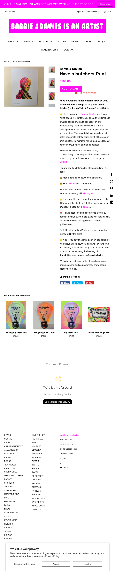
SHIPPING (8, 527)
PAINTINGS (9, 453)
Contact (70, 49)
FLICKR (35, 468)
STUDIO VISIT (10, 520)
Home (6, 61)
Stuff (62, 41)
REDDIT (35, 461)
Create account (92, 11)
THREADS (36, 457)
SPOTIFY (36, 483)
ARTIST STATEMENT (13, 446)
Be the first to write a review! (57, 401)
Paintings (45, 41)
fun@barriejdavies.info (70, 434)
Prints (28, 41)
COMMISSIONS (11, 512)
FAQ (106, 168)
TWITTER (36, 464)
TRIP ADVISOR (38, 498)
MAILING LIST (38, 434)
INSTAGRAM (37, 438)
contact (63, 161)
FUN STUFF (9, 501)
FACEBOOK (37, 453)
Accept (56, 564)
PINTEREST (37, 475)
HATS (6, 497)
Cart (109, 11)
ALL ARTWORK (11, 449)
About (88, 41)
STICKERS (9, 482)
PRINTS (7, 457)
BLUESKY (36, 449)
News (75, 41)
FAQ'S (7, 505)
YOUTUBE (36, 446)
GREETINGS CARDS (13, 475)
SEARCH (13, 41)
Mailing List (49, 49)
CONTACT (8, 438)
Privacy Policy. (52, 556)
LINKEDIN (36, 509)
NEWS (7, 508)
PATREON (36, 490)
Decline (87, 564)
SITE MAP (8, 538)
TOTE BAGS (9, 486)
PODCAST (36, 479)
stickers (72, 183)
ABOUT (7, 442)
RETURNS (8, 523)
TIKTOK (35, 442)
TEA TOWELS (10, 464)
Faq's (101, 41)
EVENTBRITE (38, 501)
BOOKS (7, 461)
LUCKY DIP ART (11, 494)
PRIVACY (8, 534)
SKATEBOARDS (11, 490)
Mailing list (88, 193)
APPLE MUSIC (38, 505)
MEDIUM (36, 494)
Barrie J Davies (88, 114)
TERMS (7, 531)
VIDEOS (8, 516)
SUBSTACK (37, 487)
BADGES (8, 479)
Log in (78, 11)
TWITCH (35, 472)
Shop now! (105, 4)
